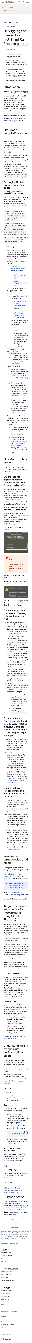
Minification (18, 977)
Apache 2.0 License (6, 1236)
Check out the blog (6, 1271)
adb (20, 1109)
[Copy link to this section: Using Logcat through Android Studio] (18, 1151)
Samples (3, 1258)
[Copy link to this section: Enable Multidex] (18, 1001)
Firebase (6, 17)
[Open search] (19, 2)
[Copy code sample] (27, 1132)
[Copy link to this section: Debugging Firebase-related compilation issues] (12, 188)
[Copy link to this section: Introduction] (21, 87)
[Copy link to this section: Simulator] (13, 1092)
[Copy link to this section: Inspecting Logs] (18, 1170)
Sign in (28, 2)
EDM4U (16, 325)
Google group (5, 1296)
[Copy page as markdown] (23, 43)
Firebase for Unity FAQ (11, 121)
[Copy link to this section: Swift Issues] (15, 1182)
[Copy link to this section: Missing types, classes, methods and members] (24, 194)
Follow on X (4, 1277)
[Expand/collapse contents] (14, 49)
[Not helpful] (17, 22)
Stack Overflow (5, 1293)
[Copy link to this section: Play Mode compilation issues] (5, 137)
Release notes (5, 1299)
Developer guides (6, 1252)
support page (14, 1212)
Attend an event (6, 1283)
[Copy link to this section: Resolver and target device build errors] (13, 863)
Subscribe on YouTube (7, 1280)
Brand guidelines (6, 1302)
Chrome (3, 1319)
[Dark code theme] (24, 1132)
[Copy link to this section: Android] (14, 1089)
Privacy (8, 1334)
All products (4, 1327)
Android (3, 1316)
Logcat (12, 1100)
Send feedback (10, 26)
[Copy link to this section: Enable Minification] (21, 974)
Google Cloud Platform (7, 1324)
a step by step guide (16, 895)
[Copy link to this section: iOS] (9, 1166)
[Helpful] (14, 22)
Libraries (3, 1261)
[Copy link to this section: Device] (11, 1105)
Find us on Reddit (6, 1274)
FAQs (2, 1305)
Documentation (7, 7)
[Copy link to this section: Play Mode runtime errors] (13, 463)
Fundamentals (22, 19)
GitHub (3, 1264)
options (17, 1123)
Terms (3, 1334)
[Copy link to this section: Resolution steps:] (17, 247)
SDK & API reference (7, 1255)
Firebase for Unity (11, 10)
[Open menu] (3, 2)
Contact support (6, 1290)
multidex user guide (10, 1038)
